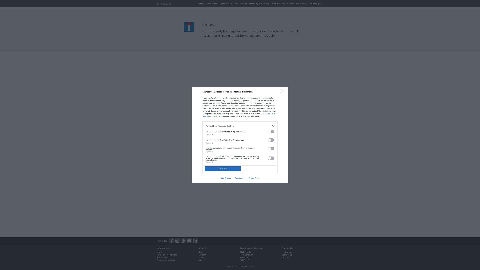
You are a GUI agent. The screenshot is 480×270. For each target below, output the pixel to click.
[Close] (283, 92)
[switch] (271, 131)
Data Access (240, 178)
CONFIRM (222, 168)
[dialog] (240, 135)
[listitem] (240, 126)
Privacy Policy (254, 178)
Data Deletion (225, 178)
